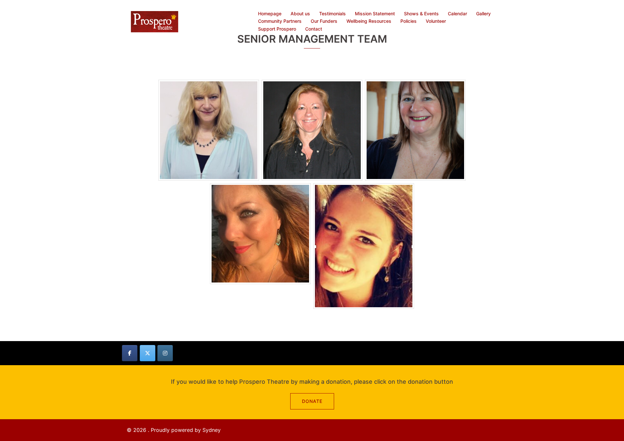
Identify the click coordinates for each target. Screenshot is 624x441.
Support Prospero (277, 29)
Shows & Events (421, 13)
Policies (408, 21)
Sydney (211, 430)
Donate (312, 401)
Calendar (457, 13)
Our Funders (324, 21)
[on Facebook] (129, 353)
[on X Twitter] (147, 353)
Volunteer (436, 21)
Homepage (269, 13)
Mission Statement (375, 13)
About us (300, 13)
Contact (313, 29)
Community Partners (280, 21)
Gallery (483, 13)
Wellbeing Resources (368, 21)
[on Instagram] (165, 353)
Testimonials (332, 13)
